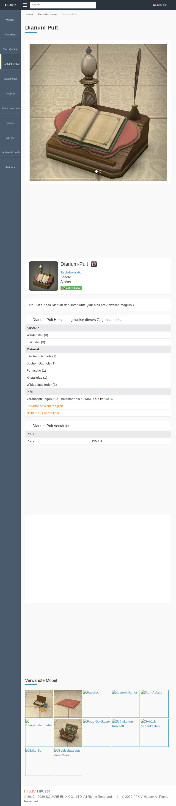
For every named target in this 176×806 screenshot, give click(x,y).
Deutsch (162, 4)
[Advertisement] (98, 221)
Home (29, 14)
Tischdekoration (47, 14)
